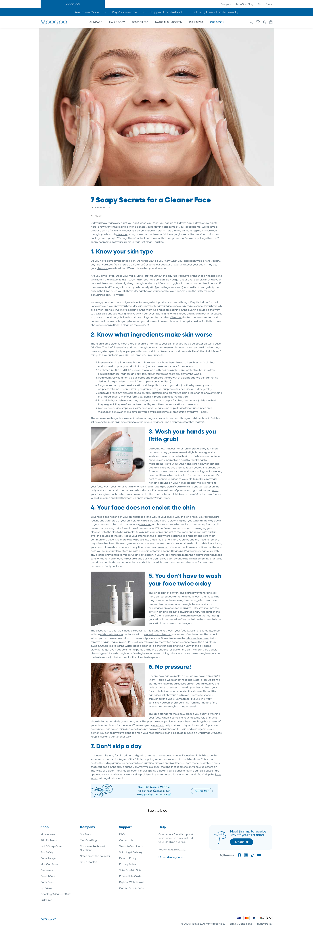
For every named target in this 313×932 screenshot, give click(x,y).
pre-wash (138, 494)
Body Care (47, 882)
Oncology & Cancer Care (56, 894)
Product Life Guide (130, 876)
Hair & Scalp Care (51, 846)
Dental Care (48, 876)
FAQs (122, 834)
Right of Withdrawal (131, 882)
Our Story (85, 834)
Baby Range (48, 858)
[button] (73, 4)
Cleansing (176, 317)
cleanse (163, 604)
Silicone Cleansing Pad (175, 551)
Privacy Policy (127, 864)
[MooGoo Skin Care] (53, 22)
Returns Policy (127, 858)
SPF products (135, 642)
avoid (132, 418)
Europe (225, 4)
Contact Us (126, 840)
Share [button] (98, 216)
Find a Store (265, 4)
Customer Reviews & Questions (92, 848)
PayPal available (124, 12)
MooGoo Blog (244, 4)
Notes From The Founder (95, 856)
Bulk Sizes (46, 900)
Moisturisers (48, 834)
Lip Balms (46, 888)
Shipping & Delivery (131, 852)
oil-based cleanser (111, 634)
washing (154, 306)
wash (107, 486)
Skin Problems (49, 840)
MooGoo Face (49, 864)
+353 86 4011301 (177, 849)
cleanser (145, 524)
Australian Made (87, 12)
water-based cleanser (157, 634)
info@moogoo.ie (172, 857)
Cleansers (47, 870)
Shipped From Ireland (166, 12)
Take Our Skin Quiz (130, 870)
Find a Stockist (88, 862)
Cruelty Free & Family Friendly (216, 12)
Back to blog (157, 810)
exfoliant (158, 725)
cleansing (122, 234)
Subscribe (242, 841)
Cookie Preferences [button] (131, 888)
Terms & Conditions (131, 846)
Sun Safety (47, 852)
